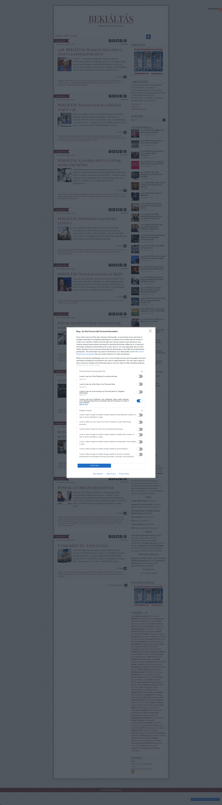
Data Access (111, 474)
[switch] (140, 376)
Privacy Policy (124, 474)
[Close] (151, 331)
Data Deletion (98, 474)
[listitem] (111, 371)
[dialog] (111, 402)
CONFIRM (94, 465)
